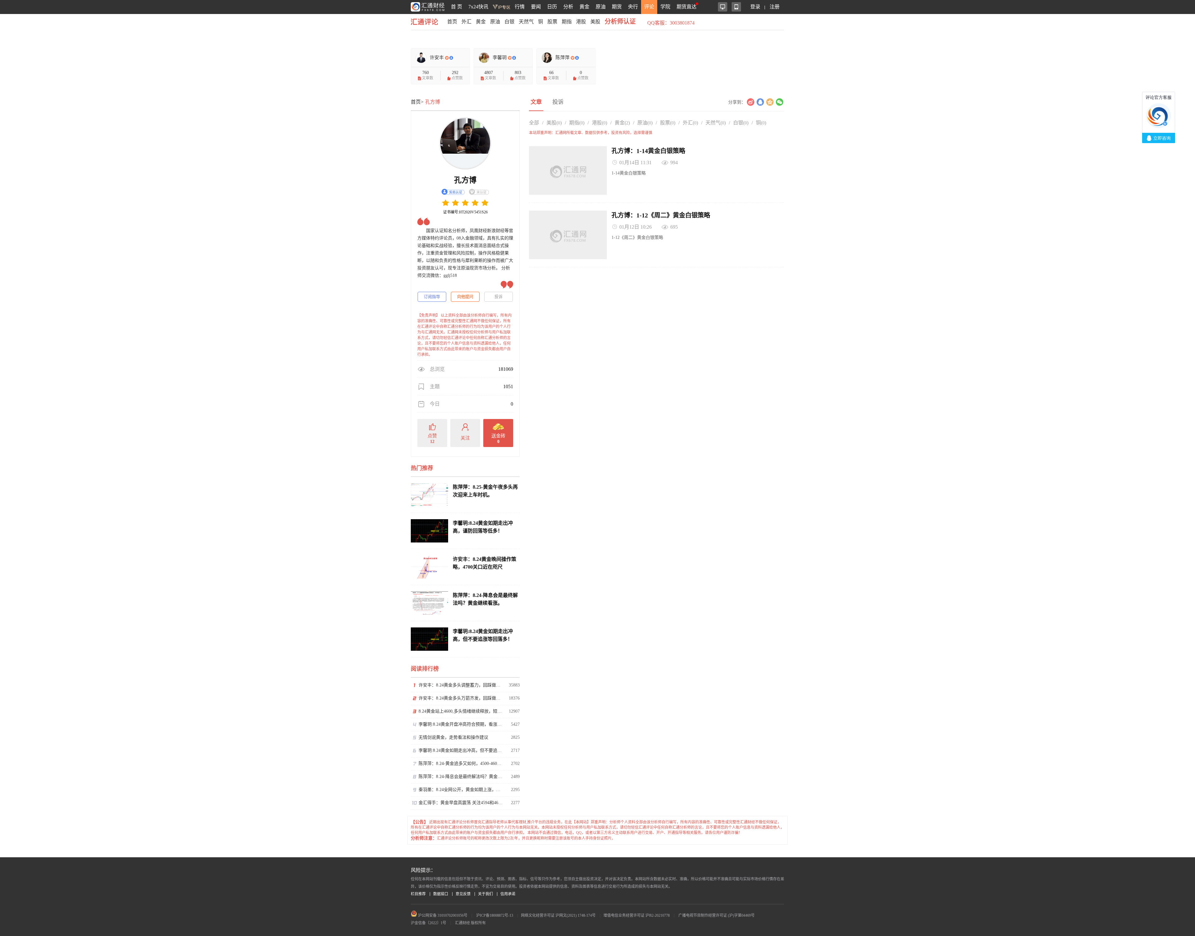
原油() (645, 122)
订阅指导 (432, 296)
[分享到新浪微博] (750, 102)
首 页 (456, 6)
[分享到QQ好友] (760, 102)
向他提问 (465, 296)
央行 (633, 6)
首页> (417, 102)
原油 (601, 6)
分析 (568, 6)
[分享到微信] (779, 102)
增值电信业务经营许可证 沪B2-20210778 (636, 915)
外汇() (690, 122)
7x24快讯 (478, 6)
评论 (649, 6)
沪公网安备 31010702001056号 (442, 915)
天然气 (526, 21)
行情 (520, 6)
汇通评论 (426, 22)
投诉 (498, 296)
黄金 (584, 6)
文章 (536, 102)
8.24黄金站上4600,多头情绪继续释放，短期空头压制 (461, 711)
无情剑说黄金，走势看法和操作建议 (453, 737)
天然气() (715, 122)
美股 (595, 21)
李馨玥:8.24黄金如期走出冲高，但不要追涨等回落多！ (461, 750)
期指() (576, 122)
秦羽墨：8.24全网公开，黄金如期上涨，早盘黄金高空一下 (461, 789)
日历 (552, 6)
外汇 (466, 21)
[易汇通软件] (722, 7)
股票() (667, 122)
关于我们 (485, 894)
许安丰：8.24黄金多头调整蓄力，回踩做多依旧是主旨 (461, 685)
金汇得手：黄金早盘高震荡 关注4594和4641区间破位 (461, 802)
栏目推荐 (418, 894)
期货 (617, 6)
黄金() (622, 122)
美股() (554, 122)
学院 (665, 6)
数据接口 (440, 894)
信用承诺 (507, 894)
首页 (452, 21)
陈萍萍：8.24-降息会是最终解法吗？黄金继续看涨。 (461, 776)
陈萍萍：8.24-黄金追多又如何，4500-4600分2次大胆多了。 (461, 763)
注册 (775, 6)
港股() (599, 122)
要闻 (536, 6)
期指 (567, 21)
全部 (534, 122)
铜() (761, 122)
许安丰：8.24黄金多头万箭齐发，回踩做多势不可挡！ (461, 698)
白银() (740, 122)
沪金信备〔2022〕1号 (428, 923)
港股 (581, 21)
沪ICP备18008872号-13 (494, 915)
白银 (509, 21)
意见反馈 (463, 894)
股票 (552, 21)
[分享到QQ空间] (770, 102)
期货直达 (686, 6)
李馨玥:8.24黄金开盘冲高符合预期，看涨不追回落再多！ (461, 724)
